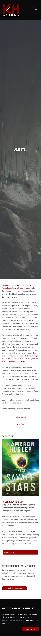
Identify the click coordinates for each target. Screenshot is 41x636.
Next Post (20, 424)
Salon (4, 291)
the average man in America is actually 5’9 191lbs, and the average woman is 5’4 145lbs (20, 359)
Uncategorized (9, 285)
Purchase (8, 552)
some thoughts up (20, 288)
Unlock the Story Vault (14, 588)
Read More (30, 629)
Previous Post (20, 418)
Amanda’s (6, 288)
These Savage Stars (13, 501)
